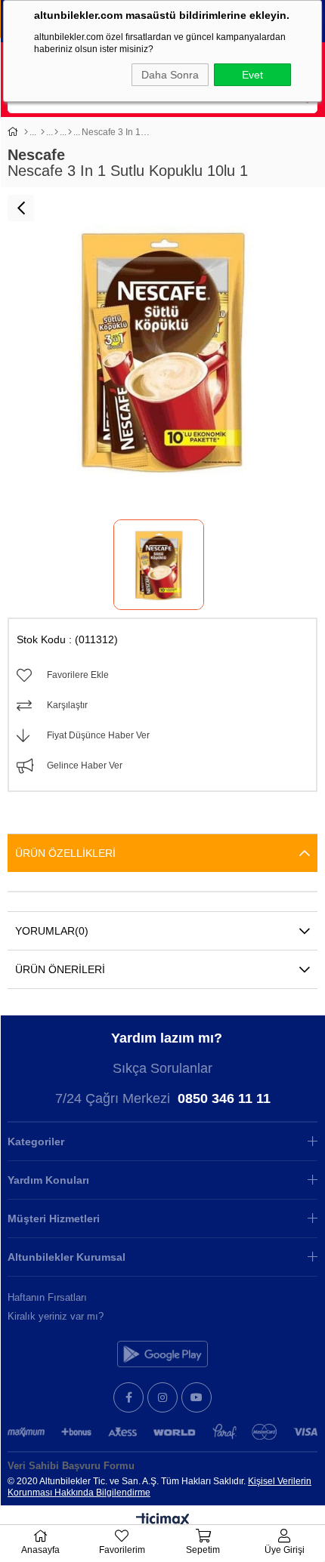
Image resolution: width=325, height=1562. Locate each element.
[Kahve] (70, 132)
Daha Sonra (170, 75)
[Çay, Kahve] (56, 132)
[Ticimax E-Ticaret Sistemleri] (163, 1521)
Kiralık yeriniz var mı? (56, 1316)
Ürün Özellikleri (65, 853)
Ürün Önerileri (60, 969)
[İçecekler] (43, 132)
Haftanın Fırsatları (47, 1297)
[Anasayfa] (26, 132)
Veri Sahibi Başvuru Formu (71, 1465)
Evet (252, 75)
